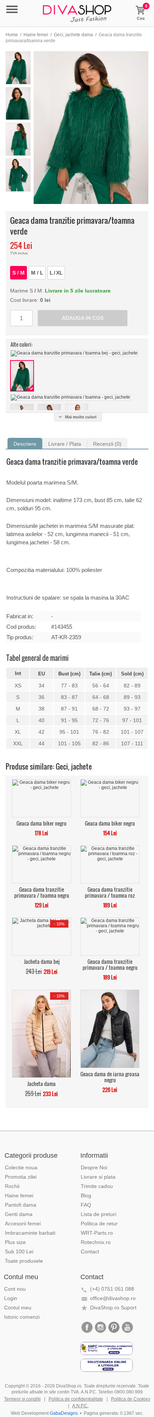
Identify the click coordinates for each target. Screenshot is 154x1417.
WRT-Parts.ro (97, 1233)
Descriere (24, 444)
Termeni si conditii (22, 1399)
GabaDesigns (64, 1413)
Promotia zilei (21, 1177)
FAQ (86, 1205)
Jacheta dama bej (41, 961)
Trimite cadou (97, 1186)
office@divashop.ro (113, 1298)
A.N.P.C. (80, 1405)
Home (12, 34)
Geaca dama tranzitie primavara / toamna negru (41, 891)
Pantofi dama (20, 1205)
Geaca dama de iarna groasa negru (109, 1076)
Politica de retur (99, 1223)
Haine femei (36, 34)
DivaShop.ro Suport (113, 1308)
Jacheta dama (41, 1083)
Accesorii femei (23, 1223)
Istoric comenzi (22, 1317)
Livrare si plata (98, 1177)
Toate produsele (24, 1261)
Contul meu (17, 1308)
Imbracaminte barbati (30, 1233)
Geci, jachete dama (73, 34)
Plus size (15, 1242)
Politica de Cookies (130, 1399)
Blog (86, 1195)
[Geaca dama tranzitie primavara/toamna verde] (91, 127)
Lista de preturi (98, 1214)
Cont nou (15, 1289)
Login (10, 1298)
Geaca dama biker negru (41, 822)
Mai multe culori (80, 417)
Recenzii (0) (107, 444)
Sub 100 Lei (19, 1251)
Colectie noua (21, 1167)
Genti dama (19, 1214)
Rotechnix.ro (96, 1242)
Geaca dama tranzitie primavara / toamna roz (110, 891)
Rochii (12, 1186)
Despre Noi (94, 1167)
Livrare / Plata (64, 444)
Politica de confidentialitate (76, 1399)
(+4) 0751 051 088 (112, 1289)
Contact (90, 1251)
